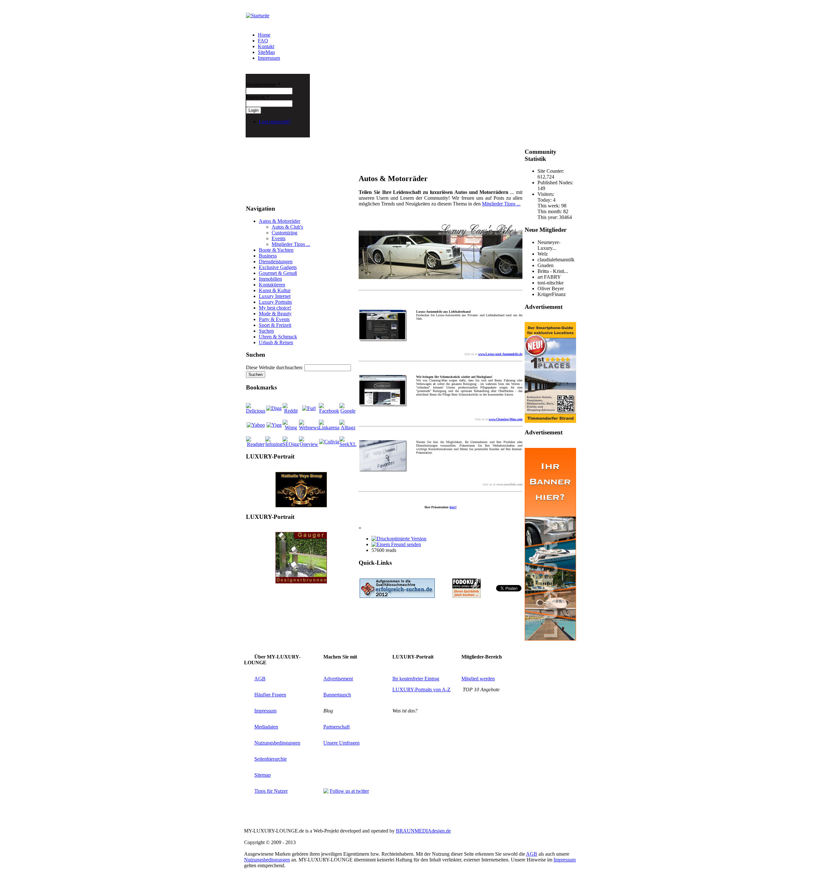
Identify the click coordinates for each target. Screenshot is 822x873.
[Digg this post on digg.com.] (274, 408)
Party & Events (274, 319)
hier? (453, 507)
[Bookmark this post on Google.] (347, 411)
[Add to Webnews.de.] (309, 427)
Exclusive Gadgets (278, 267)
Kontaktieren (272, 284)
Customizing (284, 232)
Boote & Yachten (276, 250)
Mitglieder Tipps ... (291, 244)
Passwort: (257, 97)
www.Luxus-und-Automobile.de (500, 354)
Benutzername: (263, 84)
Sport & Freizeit (275, 325)
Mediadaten (266, 726)
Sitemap (262, 775)
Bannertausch (337, 694)
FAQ (263, 40)
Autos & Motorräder (279, 221)
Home (264, 35)
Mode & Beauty (275, 313)
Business (268, 255)
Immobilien (270, 279)
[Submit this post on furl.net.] (309, 408)
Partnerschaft (336, 726)
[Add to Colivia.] (329, 441)
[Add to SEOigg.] (291, 444)
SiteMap (266, 52)
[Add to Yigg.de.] (274, 425)
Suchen (266, 331)
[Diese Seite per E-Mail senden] (396, 544)
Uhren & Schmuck (278, 336)
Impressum (269, 58)
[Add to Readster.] (255, 444)
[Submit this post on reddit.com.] (291, 411)
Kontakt (266, 46)
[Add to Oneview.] (309, 444)
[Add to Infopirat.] (274, 444)
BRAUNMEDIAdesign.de (423, 831)
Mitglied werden (478, 678)
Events (278, 238)
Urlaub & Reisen (276, 342)
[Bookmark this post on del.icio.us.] (255, 411)
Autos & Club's (287, 227)
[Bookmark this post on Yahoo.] (256, 425)
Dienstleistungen (276, 261)
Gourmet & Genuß (278, 273)
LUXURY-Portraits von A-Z (421, 689)
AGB (260, 678)
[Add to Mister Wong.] (291, 427)
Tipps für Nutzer (271, 791)
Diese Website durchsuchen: (275, 367)
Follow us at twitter (349, 791)
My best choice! (275, 307)
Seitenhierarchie (270, 759)
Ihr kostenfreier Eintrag (415, 678)
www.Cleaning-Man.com (505, 419)
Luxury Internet (275, 296)
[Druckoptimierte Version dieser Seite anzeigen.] (399, 538)
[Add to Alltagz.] (347, 427)
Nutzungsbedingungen (277, 743)
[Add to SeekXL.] (347, 444)
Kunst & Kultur (275, 290)
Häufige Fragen (270, 694)
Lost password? (275, 121)
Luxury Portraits (275, 302)
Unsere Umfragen (341, 743)
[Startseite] (257, 15)
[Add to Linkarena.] (329, 427)
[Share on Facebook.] (329, 411)
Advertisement (338, 678)
